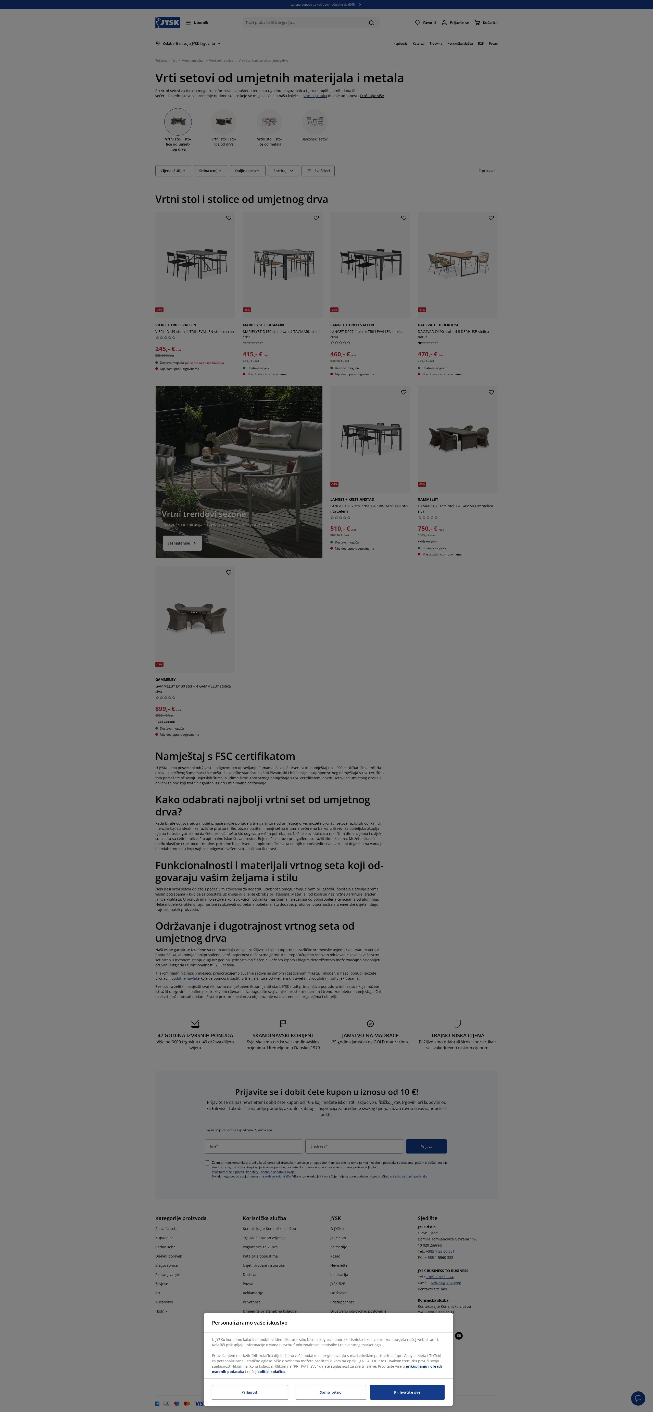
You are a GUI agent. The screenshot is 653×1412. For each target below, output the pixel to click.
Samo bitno (331, 1392)
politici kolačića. (271, 1371)
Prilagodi (250, 1392)
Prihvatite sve (407, 1392)
